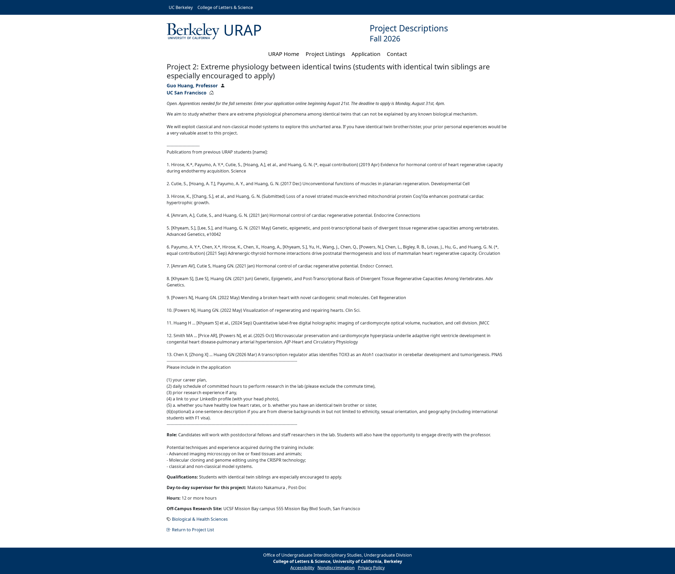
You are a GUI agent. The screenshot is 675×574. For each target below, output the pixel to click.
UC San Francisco (186, 92)
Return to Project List (192, 530)
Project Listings (325, 54)
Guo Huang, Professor (192, 85)
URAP (242, 30)
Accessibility (302, 568)
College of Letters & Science (225, 7)
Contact (397, 54)
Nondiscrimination (336, 568)
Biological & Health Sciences (200, 519)
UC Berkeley (181, 7)
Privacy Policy (371, 568)
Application (365, 54)
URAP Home (283, 54)
